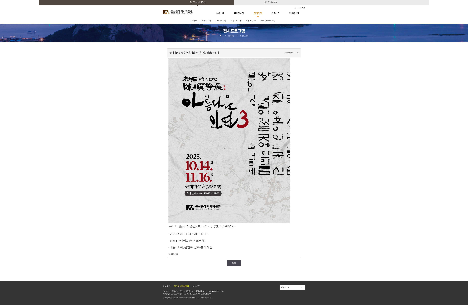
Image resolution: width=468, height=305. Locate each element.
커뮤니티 (276, 13)
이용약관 (166, 286)
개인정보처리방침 (181, 286)
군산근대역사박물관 (197, 2)
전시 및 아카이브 (270, 2)
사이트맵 (302, 7)
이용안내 (220, 13)
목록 (234, 263)
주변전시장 (239, 13)
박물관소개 (294, 13)
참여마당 (258, 13)
